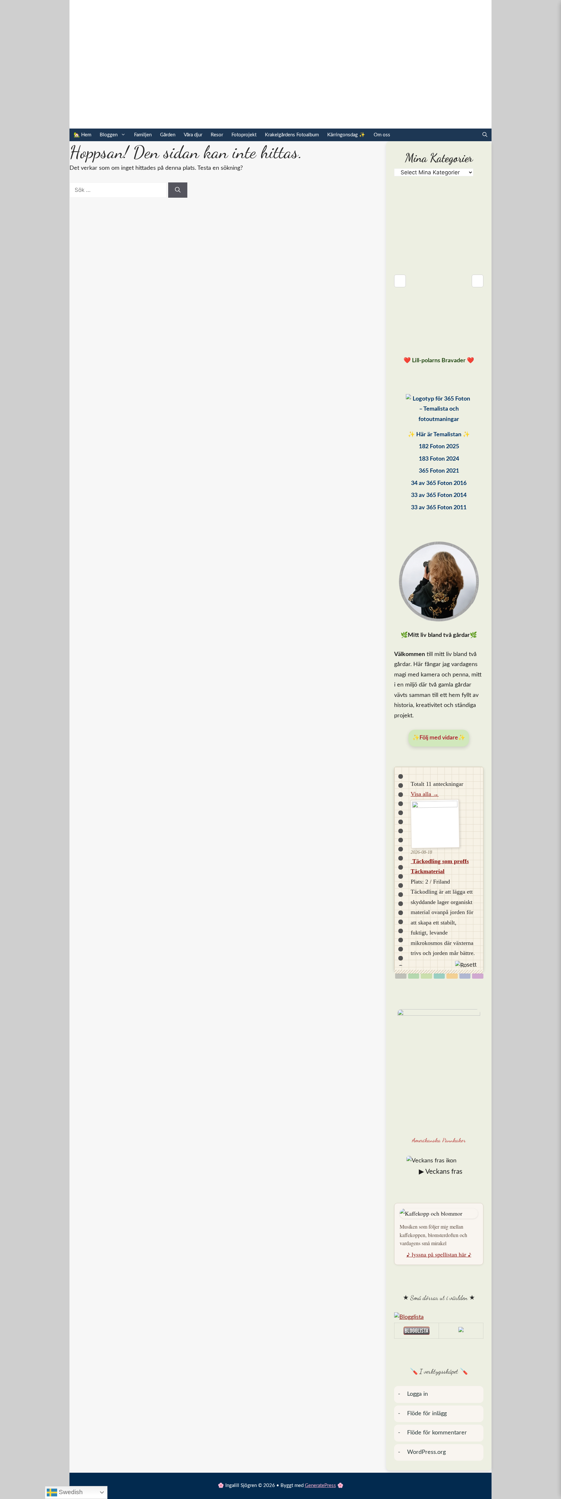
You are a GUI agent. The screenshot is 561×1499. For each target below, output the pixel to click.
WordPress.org (426, 1452)
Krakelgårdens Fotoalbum (292, 134)
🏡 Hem (82, 134)
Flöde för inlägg (427, 1414)
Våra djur (193, 134)
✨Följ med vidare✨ (438, 738)
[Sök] (177, 190)
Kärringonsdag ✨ (346, 134)
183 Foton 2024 (439, 459)
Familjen (143, 134)
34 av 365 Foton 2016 (439, 483)
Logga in (417, 1394)
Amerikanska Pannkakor (439, 1140)
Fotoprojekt (243, 134)
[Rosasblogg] (438, 1317)
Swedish (70, 1492)
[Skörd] (452, 976)
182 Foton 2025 (439, 447)
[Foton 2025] (438, 411)
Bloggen (109, 134)
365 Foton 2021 (439, 471)
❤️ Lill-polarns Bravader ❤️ (439, 361)
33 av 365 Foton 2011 (439, 508)
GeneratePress (320, 1485)
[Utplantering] (439, 976)
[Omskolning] (426, 976)
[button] (485, 135)
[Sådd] (413, 976)
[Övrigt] (477, 976)
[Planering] (465, 976)
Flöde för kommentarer (437, 1433)
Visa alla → (425, 794)
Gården (167, 134)
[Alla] (400, 976)
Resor (217, 134)
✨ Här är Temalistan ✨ (439, 435)
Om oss (382, 134)
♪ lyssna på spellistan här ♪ (438, 1254)
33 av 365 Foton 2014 (439, 495)
